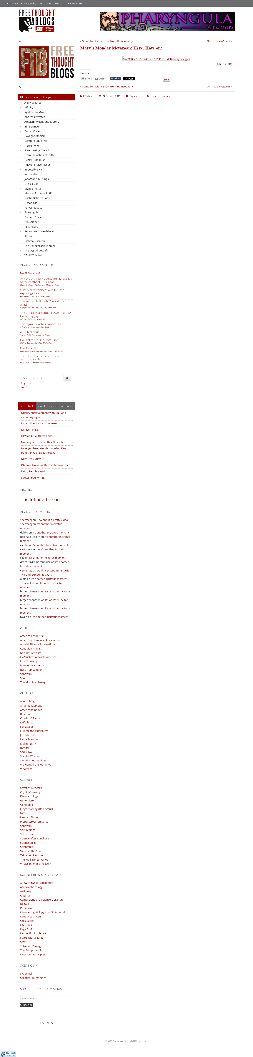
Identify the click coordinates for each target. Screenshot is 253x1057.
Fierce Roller (32, 145)
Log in (24, 387)
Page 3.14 (26, 929)
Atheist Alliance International (38, 644)
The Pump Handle (31, 950)
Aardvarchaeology (31, 887)
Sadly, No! (26, 752)
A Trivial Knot (32, 102)
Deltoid (24, 904)
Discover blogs (29, 796)
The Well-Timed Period (34, 859)
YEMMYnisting (33, 255)
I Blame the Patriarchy (34, 731)
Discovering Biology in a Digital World (43, 912)
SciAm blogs (27, 830)
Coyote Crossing (30, 792)
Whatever (26, 769)
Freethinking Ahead (36, 150)
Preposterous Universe (34, 821)
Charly (42, 319)
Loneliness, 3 (28, 348)
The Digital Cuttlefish (37, 250)
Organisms (135, 96)
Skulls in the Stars (31, 851)
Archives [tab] (66, 405)
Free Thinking (28, 661)
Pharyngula (31, 212)
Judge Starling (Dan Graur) (36, 809)
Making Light (28, 743)
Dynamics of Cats (30, 916)
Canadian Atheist (30, 648)
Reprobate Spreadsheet (39, 231)
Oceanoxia (30, 203)
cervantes (26, 570)
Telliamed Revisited (32, 855)
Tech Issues (45, 3)
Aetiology (25, 891)
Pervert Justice (33, 207)
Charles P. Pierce (30, 718)
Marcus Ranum (44, 335)
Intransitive (31, 174)
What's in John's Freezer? (35, 863)
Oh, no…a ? (218, 41)
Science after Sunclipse (34, 838)
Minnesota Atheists (32, 665)
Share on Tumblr (115, 78)
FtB (229, 64)
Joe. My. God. (28, 735)
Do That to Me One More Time (39, 340)
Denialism (26, 908)
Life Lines (26, 925)
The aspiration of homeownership (40, 324)
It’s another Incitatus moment (51, 532)
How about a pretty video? (37, 436)
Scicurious (26, 834)
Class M (25, 895)
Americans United (31, 710)
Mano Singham (33, 188)
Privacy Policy (28, 3)
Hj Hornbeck (58, 351)
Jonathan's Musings (36, 179)
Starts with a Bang (31, 937)
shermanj (26, 520)
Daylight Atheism (35, 136)
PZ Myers (47, 296)
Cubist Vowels (33, 131)
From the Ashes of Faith (39, 155)
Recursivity (31, 226)
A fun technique (29, 332)
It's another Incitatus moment (39, 423)
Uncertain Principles (32, 954)
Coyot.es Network (31, 788)
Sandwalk (26, 674)
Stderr (28, 236)
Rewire (24, 747)
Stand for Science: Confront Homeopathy (107, 41)
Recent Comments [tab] (47, 405)
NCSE (23, 813)
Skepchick (26, 973)
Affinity (28, 107)
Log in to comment (161, 96)
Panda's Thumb (29, 817)
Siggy (47, 327)
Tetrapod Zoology (31, 946)
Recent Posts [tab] (27, 405)
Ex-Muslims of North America (38, 657)
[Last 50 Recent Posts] (30, 273)
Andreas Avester (34, 117)
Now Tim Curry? (31, 458)
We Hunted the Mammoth (36, 764)
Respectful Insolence (33, 933)
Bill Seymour (32, 126)
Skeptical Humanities (33, 760)
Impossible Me (33, 169)
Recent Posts (75, 3)
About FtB (12, 3)
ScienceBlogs (28, 842)
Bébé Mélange (48, 343)
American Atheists (31, 636)
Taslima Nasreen (34, 241)
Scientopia (26, 847)
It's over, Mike (29, 429)
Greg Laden (27, 920)
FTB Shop (60, 3)
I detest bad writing (33, 477)
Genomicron (27, 800)
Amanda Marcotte (31, 705)
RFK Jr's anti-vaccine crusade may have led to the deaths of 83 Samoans (46, 280)
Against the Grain (35, 112)
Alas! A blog (27, 701)
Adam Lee (52, 307)
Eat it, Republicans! (33, 471)
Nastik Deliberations (37, 198)
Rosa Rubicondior (31, 669)
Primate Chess (33, 217)
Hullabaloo (27, 726)
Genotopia (26, 804)
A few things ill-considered (36, 882)
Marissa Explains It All (38, 193)
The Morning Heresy (32, 682)
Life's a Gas (31, 183)
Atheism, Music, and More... (41, 121)
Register (26, 383)
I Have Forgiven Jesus (37, 164)
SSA (22, 678)
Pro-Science (31, 222)
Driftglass (26, 722)
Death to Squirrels (35, 141)
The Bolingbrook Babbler (39, 246)
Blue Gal (25, 714)
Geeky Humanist (34, 160)
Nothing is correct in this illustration (43, 442)
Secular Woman (30, 756)
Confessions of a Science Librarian (41, 899)
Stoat (23, 942)
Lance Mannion (29, 739)
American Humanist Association (40, 640)
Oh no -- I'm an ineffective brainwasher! (46, 465)
